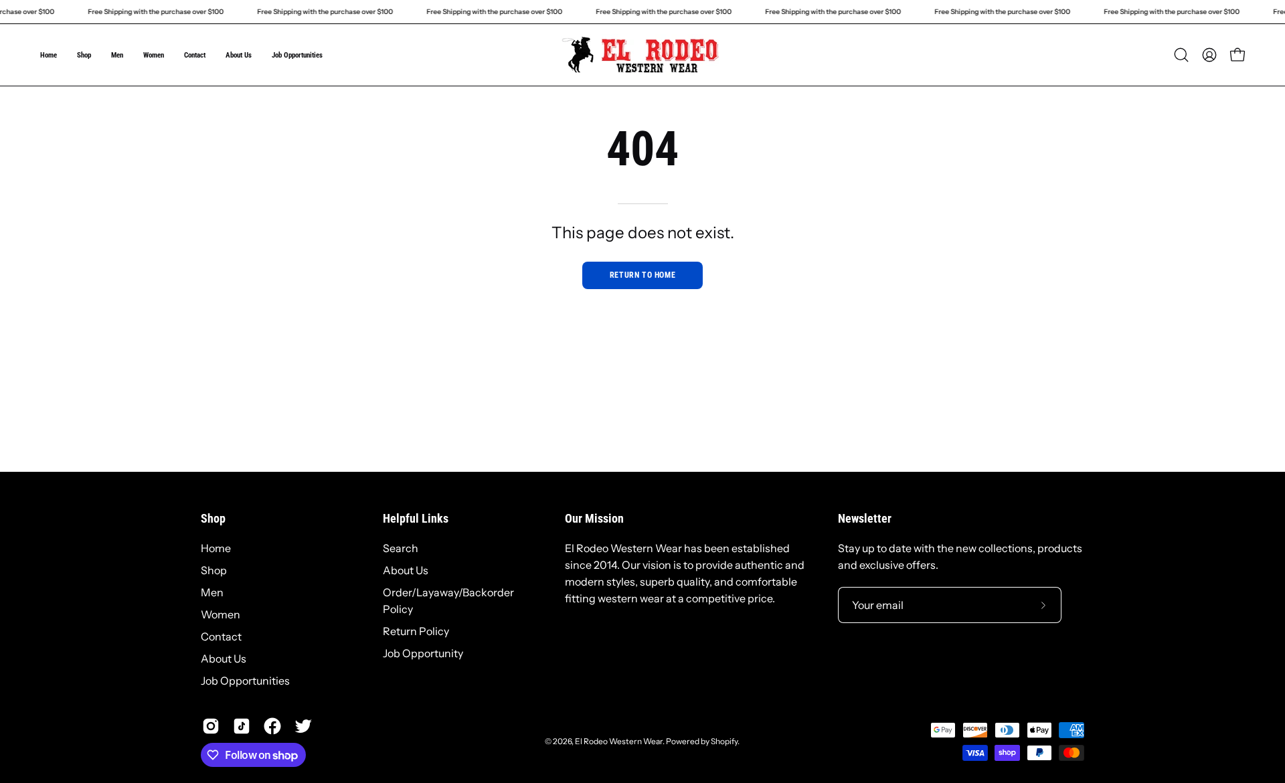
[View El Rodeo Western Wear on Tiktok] (242, 726)
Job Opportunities (245, 680)
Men (212, 592)
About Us (223, 658)
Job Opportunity (423, 653)
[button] (1181, 55)
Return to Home (642, 275)
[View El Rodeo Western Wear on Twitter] (303, 726)
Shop (213, 518)
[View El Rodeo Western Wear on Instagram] (211, 726)
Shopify (724, 741)
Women (220, 614)
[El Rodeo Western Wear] (642, 55)
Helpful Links (415, 518)
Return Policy (416, 631)
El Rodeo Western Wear (619, 741)
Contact (221, 636)
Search (400, 548)
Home (216, 548)
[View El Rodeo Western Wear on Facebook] (272, 726)
